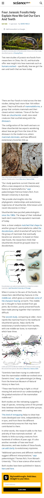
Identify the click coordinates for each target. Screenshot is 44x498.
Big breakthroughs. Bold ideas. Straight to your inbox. (23, 477)
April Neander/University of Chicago (19, 288)
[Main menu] (3, 3)
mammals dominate (11, 137)
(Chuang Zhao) (17, 53)
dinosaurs (6, 121)
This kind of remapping (12, 414)
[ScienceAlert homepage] (22, 3)
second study (11, 317)
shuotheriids (15, 115)
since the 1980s (8, 215)
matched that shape (31, 225)
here (4, 468)
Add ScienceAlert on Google (15, 29)
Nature (4, 24)
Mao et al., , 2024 (27, 179)
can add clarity (8, 448)
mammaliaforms (32, 106)
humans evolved (9, 66)
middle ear (6, 298)
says (29, 189)
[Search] (41, 3)
